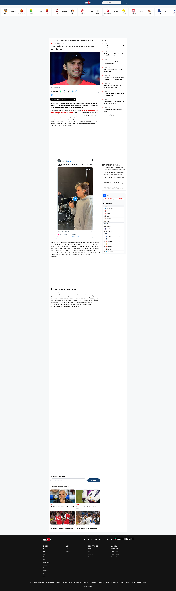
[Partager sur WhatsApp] (60, 91)
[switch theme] (124, 3)
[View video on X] (75, 198)
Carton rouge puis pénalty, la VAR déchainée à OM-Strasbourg (114, 78)
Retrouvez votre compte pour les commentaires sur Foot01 (75, 582)
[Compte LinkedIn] (96, 539)
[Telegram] (72, 91)
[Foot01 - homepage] (88, 2)
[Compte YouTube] (103, 539)
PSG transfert (101, 582)
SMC (51, 43)
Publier (93, 480)
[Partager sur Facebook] (64, 91)
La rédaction (93, 582)
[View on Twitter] (92, 160)
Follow (69, 161)
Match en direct (114, 582)
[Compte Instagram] (92, 539)
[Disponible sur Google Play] (119, 539)
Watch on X (88, 169)
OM (51, 504)
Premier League (55, 525)
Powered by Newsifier (88, 586)
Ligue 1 (78, 504)
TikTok (133, 582)
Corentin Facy (57, 87)
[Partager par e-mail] (51, 95)
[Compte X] (84, 539)
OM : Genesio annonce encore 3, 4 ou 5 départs (114, 47)
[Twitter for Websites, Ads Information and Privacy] (92, 231)
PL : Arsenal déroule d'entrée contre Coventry (113, 63)
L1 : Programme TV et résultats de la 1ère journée (113, 55)
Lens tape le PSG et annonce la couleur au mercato (114, 102)
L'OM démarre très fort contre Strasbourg (113, 70)
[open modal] (126, 2)
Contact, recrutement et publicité (53, 582)
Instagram (127, 582)
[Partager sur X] (68, 91)
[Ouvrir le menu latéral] (49, 2)
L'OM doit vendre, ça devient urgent (113, 110)
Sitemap (144, 582)
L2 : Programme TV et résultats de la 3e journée (114, 94)
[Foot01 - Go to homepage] (47, 539)
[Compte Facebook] (88, 539)
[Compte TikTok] (100, 539)
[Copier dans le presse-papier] (76, 91)
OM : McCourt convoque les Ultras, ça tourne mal (112, 86)
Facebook (139, 582)
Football (107, 582)
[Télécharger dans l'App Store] (129, 539)
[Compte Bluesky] (107, 539)
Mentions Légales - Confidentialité (37, 582)
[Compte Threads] (111, 539)
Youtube (121, 582)
